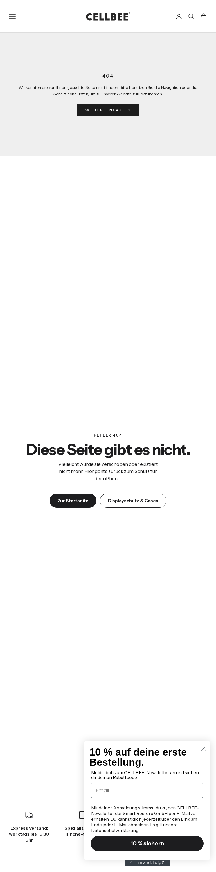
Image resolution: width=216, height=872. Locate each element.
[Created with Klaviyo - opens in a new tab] (147, 863)
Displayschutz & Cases (133, 500)
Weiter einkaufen (108, 110)
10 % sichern (147, 843)
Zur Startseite (73, 500)
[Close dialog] (203, 749)
